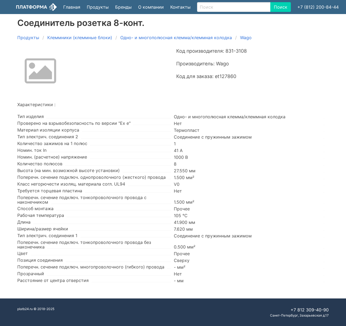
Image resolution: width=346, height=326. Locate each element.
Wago (246, 37)
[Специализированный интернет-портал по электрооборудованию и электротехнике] (36, 7)
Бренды (123, 7)
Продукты (98, 7)
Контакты (180, 7)
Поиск (280, 7)
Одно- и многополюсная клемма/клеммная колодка (176, 37)
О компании (151, 7)
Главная (71, 7)
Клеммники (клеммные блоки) (79, 37)
